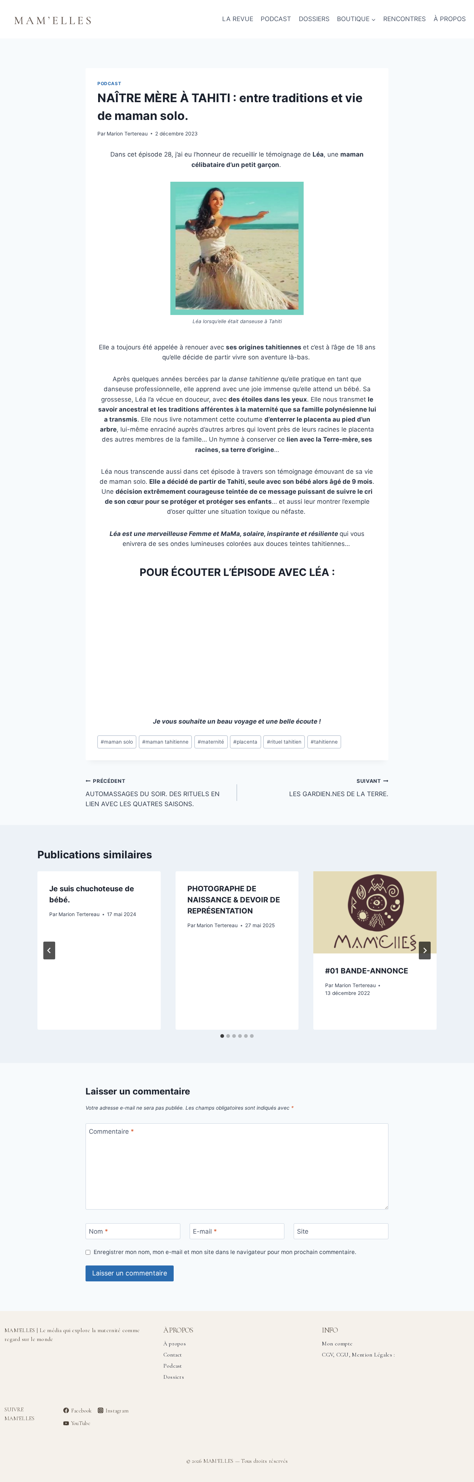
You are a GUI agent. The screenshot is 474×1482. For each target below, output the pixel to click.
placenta (245, 742)
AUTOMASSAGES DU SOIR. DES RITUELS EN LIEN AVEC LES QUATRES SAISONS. (153, 793)
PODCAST (276, 19)
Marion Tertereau (127, 134)
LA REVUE (237, 19)
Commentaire (111, 1131)
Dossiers (173, 1377)
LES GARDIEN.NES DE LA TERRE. (338, 788)
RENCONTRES (404, 19)
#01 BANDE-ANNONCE (366, 970)
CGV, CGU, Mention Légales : (358, 1354)
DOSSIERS (314, 19)
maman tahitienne (165, 742)
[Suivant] (425, 950)
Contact (172, 1354)
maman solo (117, 742)
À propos (174, 1343)
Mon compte (337, 1343)
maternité (211, 742)
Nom (98, 1231)
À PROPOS (450, 19)
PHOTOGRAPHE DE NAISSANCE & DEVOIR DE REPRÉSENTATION (233, 899)
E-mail (205, 1231)
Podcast (109, 83)
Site (302, 1231)
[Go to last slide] (49, 950)
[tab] (222, 1036)
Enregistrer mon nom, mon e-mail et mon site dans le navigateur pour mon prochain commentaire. (225, 1251)
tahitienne (324, 742)
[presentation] (375, 912)
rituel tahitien (284, 742)
